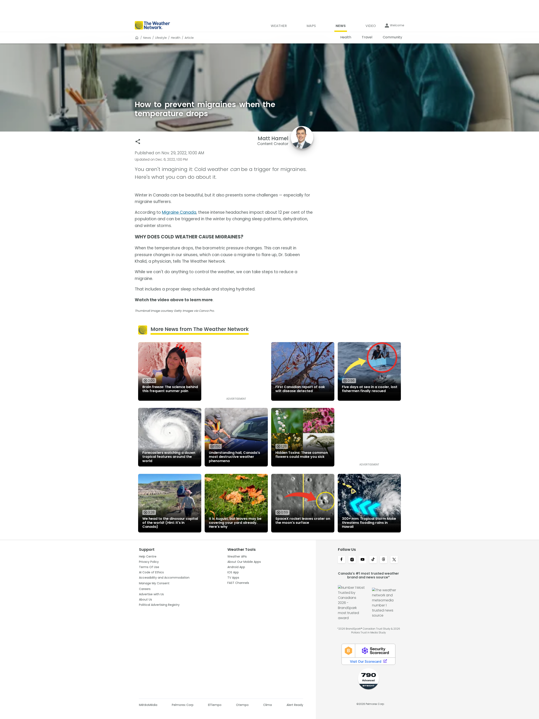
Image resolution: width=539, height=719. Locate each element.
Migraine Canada (179, 212)
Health (175, 38)
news (147, 38)
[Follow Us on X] (394, 560)
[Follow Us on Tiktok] (373, 560)
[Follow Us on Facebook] (341, 560)
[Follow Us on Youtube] (362, 560)
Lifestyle (161, 38)
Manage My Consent (154, 583)
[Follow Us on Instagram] (352, 560)
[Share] (138, 141)
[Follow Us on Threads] (383, 560)
